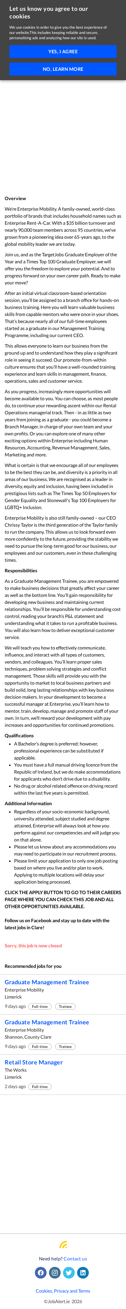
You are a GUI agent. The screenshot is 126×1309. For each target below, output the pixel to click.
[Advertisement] (63, 130)
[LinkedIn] (84, 1273)
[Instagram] (56, 1273)
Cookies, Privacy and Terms (63, 1290)
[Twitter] (70, 1273)
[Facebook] (42, 1273)
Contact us (75, 1258)
